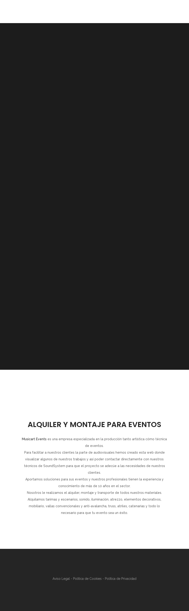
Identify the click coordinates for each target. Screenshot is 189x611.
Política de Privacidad (120, 578)
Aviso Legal (62, 578)
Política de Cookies (88, 578)
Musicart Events (34, 439)
